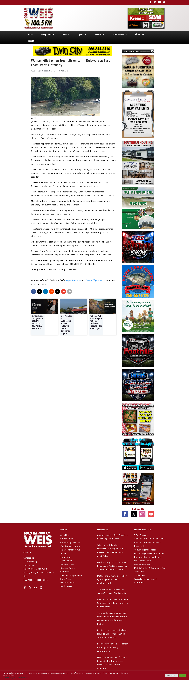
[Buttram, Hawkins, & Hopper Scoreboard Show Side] (138, 246)
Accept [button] (183, 675)
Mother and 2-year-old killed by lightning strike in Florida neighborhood (112, 579)
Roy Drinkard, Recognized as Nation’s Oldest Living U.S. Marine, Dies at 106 (38, 322)
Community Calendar (70, 542)
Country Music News (70, 546)
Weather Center (67, 582)
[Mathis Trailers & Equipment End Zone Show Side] (138, 385)
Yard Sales (139, 582)
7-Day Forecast (141, 535)
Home (30, 34)
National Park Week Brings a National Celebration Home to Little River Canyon (96, 322)
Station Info (29, 565)
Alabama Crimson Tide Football (149, 538)
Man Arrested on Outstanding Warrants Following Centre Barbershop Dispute (66, 325)
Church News (66, 538)
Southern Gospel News (71, 575)
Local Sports (66, 560)
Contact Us (28, 558)
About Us (31, 40)
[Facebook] (150, 2)
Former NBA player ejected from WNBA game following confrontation (112, 647)
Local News (65, 557)
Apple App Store (73, 280)
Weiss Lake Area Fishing (145, 579)
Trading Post (140, 575)
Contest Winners (142, 564)
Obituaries (65, 571)
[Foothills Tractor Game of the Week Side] (138, 350)
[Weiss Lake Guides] (138, 281)
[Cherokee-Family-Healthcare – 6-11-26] (138, 113)
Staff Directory (30, 561)
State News (65, 579)
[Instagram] (40, 587)
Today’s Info (46, 34)
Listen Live (139, 34)
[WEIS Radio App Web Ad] (138, 454)
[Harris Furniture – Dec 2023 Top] (138, 71)
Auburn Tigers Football (145, 549)
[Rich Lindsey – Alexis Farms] (138, 207)
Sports (81, 34)
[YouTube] (159, 2)
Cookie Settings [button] (171, 675)
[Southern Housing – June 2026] (138, 162)
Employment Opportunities (36, 568)
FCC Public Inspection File (35, 579)
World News (66, 586)
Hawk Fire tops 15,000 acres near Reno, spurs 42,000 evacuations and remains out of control (112, 566)
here (50, 284)
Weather (98, 34)
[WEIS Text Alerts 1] (138, 488)
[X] (155, 2)
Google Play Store (94, 280)
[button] (164, 2)
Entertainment (118, 34)
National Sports (67, 568)
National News (67, 564)
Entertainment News (70, 549)
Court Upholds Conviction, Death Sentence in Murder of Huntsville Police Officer (112, 603)
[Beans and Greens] (138, 419)
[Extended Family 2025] (138, 316)
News (64, 34)
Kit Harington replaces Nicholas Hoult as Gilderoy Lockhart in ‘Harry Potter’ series (112, 634)
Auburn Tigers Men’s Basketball (149, 553)
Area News (65, 535)
